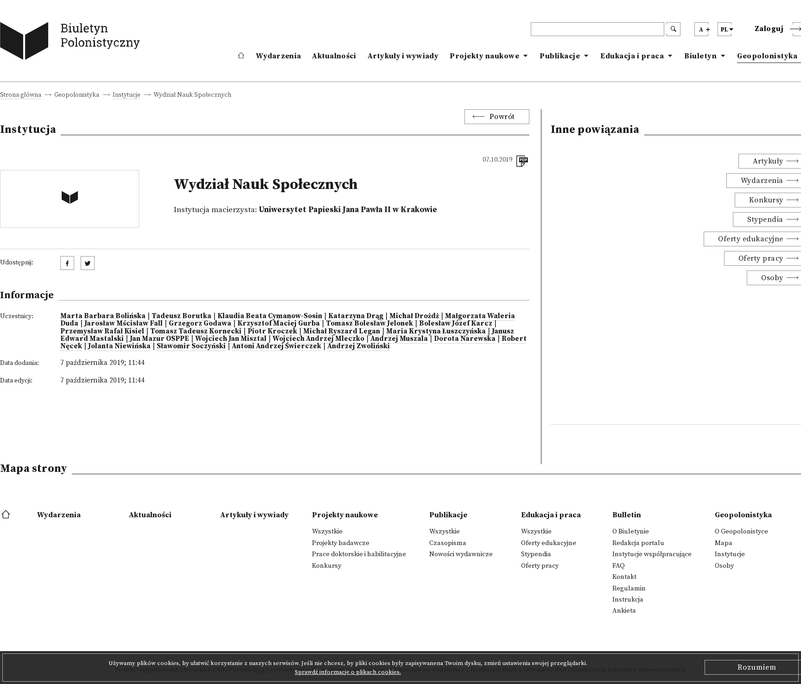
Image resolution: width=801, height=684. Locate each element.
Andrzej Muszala (399, 338)
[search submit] (673, 29)
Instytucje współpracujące (652, 554)
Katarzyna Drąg (355, 316)
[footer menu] (6, 515)
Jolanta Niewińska (119, 346)
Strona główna (20, 95)
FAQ (618, 566)
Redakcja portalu (638, 543)
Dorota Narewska (465, 338)
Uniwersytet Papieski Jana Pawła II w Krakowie (348, 210)
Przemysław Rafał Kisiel (102, 331)
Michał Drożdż (414, 316)
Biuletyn (700, 56)
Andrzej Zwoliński (358, 346)
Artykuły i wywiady (403, 56)
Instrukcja (627, 600)
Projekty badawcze (340, 543)
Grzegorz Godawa (200, 323)
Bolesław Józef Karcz (455, 323)
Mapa (723, 543)
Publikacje (560, 56)
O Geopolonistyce (741, 531)
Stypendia (536, 554)
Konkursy (326, 566)
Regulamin (629, 588)
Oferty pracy (540, 566)
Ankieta (624, 611)
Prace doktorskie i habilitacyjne (359, 554)
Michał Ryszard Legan (341, 331)
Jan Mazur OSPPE (159, 338)
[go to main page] (72, 42)
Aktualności (334, 56)
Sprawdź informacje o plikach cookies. (348, 672)
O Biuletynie (630, 531)
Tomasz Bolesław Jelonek (369, 323)
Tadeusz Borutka (181, 316)
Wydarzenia (278, 56)
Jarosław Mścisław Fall (123, 323)
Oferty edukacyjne (548, 543)
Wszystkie (327, 531)
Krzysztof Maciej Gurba (278, 323)
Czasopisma (447, 543)
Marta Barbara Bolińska (103, 316)
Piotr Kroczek (272, 331)
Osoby (724, 566)
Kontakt (624, 577)
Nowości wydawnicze (461, 554)
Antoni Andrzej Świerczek (276, 346)
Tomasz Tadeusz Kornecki (196, 331)
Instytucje (126, 95)
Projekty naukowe (484, 56)
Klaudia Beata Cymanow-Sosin (269, 316)
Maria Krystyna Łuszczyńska (436, 331)
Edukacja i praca (632, 56)
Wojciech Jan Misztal (231, 338)
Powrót (502, 116)
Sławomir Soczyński (191, 346)
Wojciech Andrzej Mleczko (318, 338)
